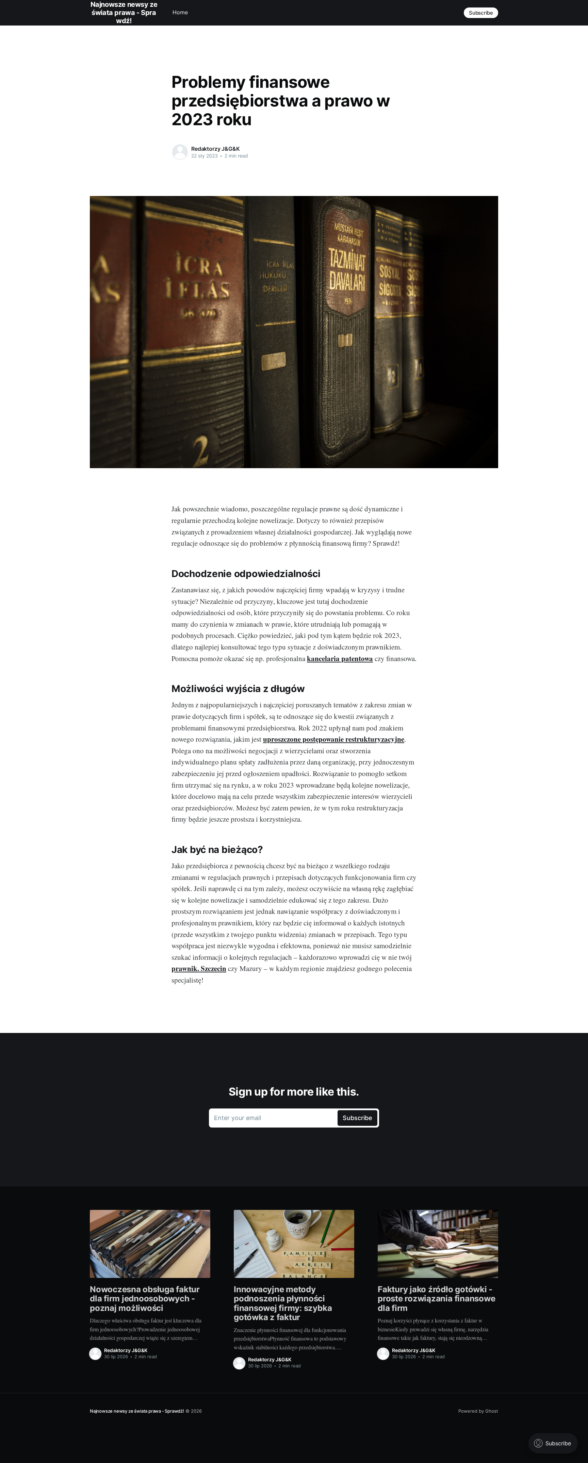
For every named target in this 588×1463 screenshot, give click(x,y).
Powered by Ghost (478, 1411)
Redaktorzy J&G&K (215, 148)
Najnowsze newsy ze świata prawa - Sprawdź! (137, 1411)
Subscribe (481, 13)
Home (180, 12)
